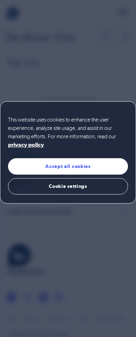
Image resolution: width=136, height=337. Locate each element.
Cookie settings (68, 186)
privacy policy (26, 145)
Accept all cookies (68, 166)
